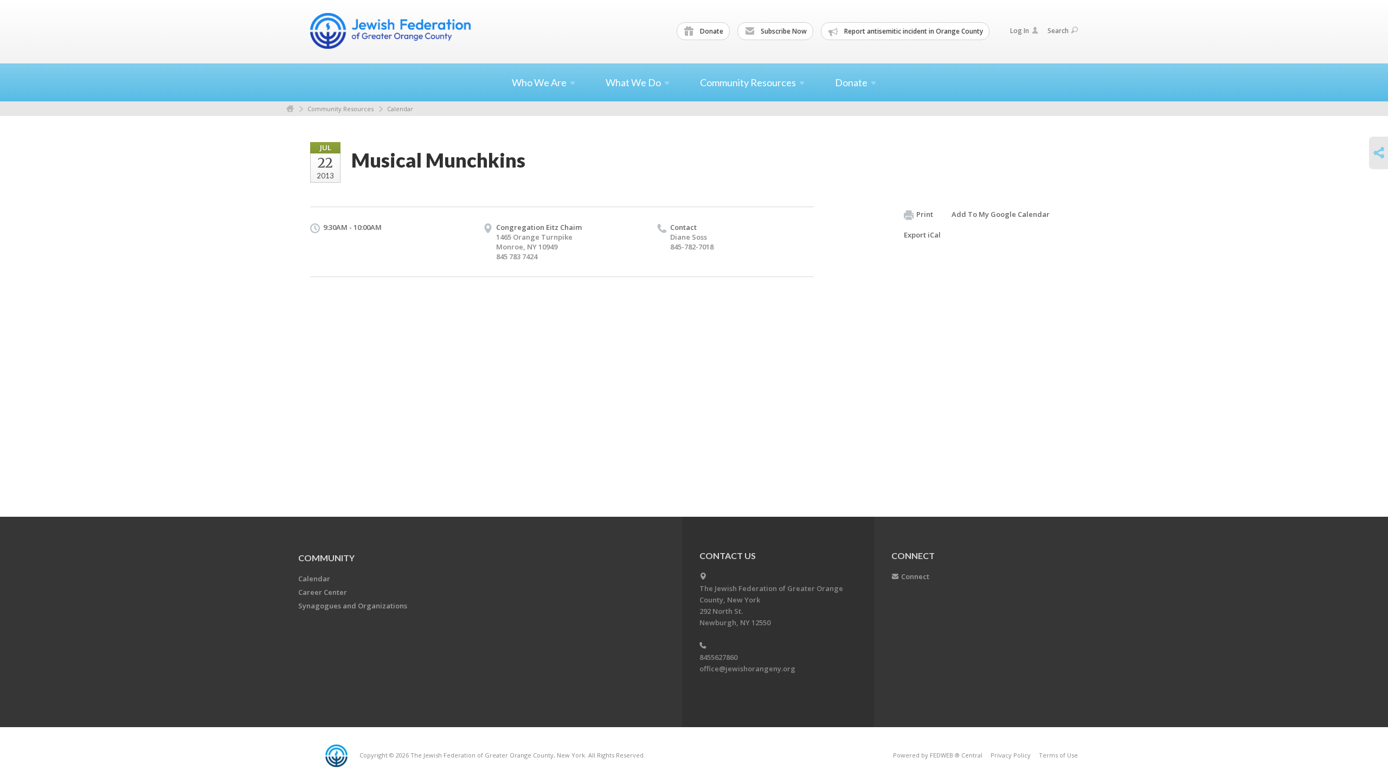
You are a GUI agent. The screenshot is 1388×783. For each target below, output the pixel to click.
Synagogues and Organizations (352, 606)
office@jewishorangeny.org (747, 668)
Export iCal (922, 235)
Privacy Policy (1011, 755)
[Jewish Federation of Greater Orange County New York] (391, 31)
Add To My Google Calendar (1001, 214)
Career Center (322, 592)
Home (290, 108)
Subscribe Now (783, 31)
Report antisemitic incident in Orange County (913, 31)
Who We (539, 82)
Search (1058, 30)
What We (633, 82)
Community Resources (340, 109)
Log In (1019, 30)
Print (924, 214)
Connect (915, 576)
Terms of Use (1058, 755)
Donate (710, 31)
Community (326, 558)
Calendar (400, 109)
